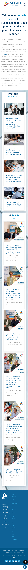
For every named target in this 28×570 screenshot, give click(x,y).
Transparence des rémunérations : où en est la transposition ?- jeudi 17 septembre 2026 (14, 151)
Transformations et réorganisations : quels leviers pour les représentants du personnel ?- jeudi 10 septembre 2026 (13, 123)
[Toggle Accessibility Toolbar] (25, 567)
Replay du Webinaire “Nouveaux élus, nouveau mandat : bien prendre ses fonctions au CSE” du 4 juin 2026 (13, 293)
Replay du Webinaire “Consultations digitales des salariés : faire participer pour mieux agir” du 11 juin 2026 (14, 249)
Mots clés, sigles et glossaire (14, 535)
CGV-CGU (13, 555)
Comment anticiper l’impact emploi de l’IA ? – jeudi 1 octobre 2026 (14, 204)
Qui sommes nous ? (14, 496)
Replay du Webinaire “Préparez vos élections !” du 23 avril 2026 (14, 471)
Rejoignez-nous (14, 511)
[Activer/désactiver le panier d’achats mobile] (25, 5)
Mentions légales (16, 552)
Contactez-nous (14, 504)
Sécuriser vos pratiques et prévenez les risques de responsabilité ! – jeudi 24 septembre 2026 (14, 178)
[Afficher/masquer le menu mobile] (25, 3)
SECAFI (22, 550)
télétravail (4, 54)
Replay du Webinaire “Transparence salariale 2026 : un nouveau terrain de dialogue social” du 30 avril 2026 (14, 428)
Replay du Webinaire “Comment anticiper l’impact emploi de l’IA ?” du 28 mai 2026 (13, 337)
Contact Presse (14, 517)
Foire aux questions (14, 525)
